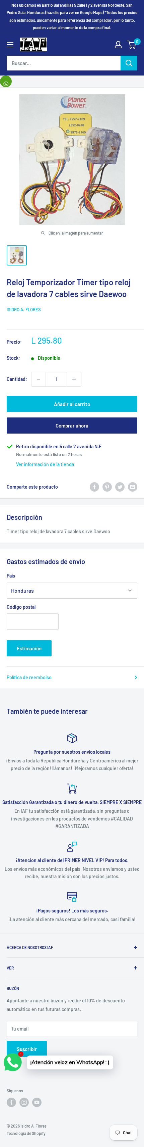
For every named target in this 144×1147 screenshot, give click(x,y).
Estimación (29, 648)
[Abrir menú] (10, 44)
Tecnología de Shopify (26, 1133)
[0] (132, 45)
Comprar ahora (72, 425)
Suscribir (27, 1049)
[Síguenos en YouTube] (37, 1102)
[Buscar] (129, 63)
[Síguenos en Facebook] (11, 1102)
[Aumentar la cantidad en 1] (74, 379)
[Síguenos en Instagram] (24, 1102)
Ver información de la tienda (45, 464)
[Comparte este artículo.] (6, 81)
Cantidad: (17, 379)
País (11, 576)
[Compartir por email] (132, 487)
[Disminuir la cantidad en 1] (38, 379)
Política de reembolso (29, 677)
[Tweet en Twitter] (120, 487)
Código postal (21, 607)
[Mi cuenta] (118, 44)
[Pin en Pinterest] (107, 487)
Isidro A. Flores (24, 309)
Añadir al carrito (72, 404)
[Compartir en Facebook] (94, 487)
